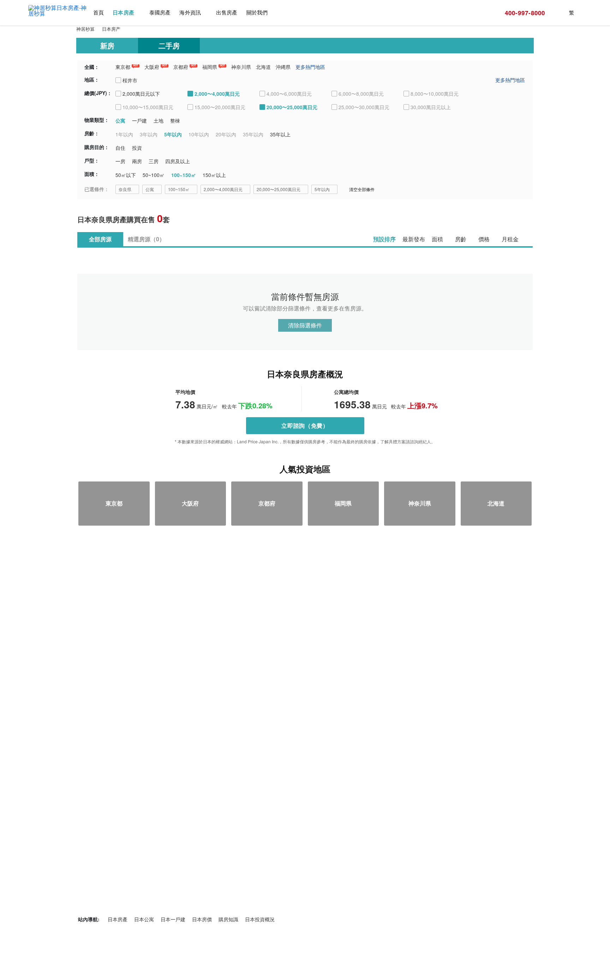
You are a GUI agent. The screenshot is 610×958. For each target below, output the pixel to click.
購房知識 (228, 919)
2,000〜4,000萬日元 (223, 189)
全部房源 (100, 239)
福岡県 (209, 67)
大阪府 (151, 67)
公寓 (149, 189)
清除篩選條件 (305, 325)
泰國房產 (160, 12)
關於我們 (257, 12)
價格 (484, 239)
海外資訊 (190, 12)
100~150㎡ (179, 189)
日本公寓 (144, 919)
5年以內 (322, 189)
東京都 (122, 67)
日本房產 (123, 12)
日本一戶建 (173, 919)
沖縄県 (283, 67)
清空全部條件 (362, 189)
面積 (437, 239)
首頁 (98, 12)
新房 (107, 45)
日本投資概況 (260, 919)
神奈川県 (241, 67)
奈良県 (125, 189)
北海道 (263, 67)
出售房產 (226, 12)
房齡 (460, 239)
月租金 (510, 239)
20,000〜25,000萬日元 (278, 189)
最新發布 (413, 239)
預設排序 (384, 239)
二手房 (169, 45)
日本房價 (202, 919)
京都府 (180, 67)
